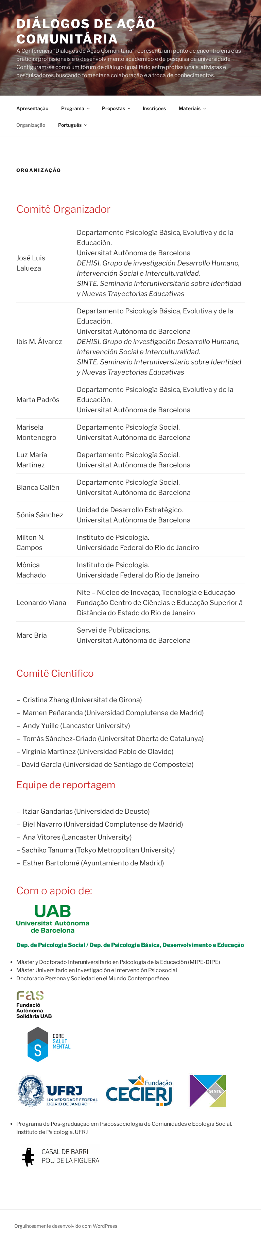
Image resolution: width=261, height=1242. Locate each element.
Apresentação (32, 108)
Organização (30, 125)
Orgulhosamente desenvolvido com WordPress (65, 1226)
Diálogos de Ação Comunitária (86, 31)
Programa (72, 108)
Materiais (190, 108)
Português (70, 125)
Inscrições (154, 108)
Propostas (113, 108)
